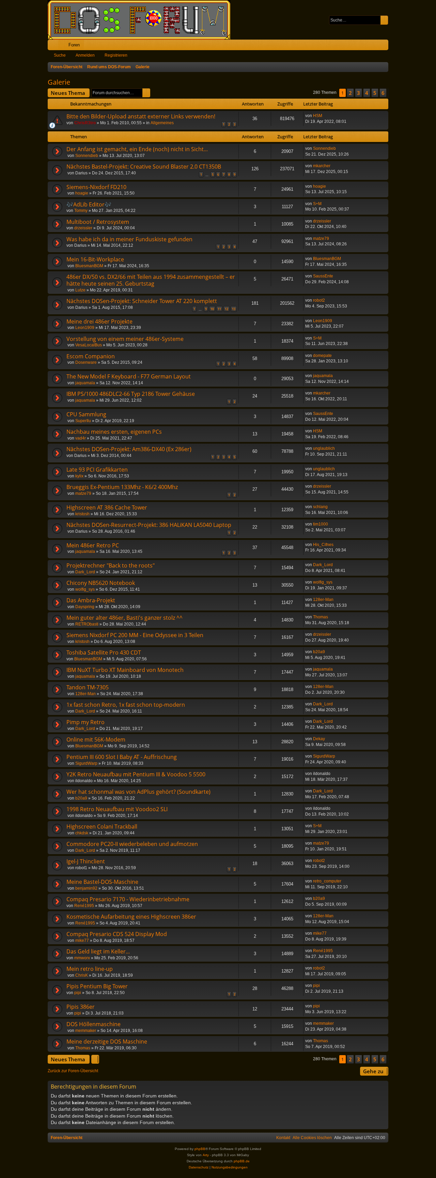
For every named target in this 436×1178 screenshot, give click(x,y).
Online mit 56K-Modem (95, 739)
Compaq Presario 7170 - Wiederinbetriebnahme (127, 899)
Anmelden (85, 55)
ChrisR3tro (85, 122)
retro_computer (327, 881)
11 (219, 309)
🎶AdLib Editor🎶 (88, 204)
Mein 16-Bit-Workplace (95, 259)
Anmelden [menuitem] (374, 46)
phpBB (199, 1149)
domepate (322, 355)
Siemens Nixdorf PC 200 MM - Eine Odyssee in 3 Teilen (134, 635)
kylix (79, 476)
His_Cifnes (323, 544)
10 (212, 309)
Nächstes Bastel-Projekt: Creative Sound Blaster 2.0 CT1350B (143, 166)
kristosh (82, 514)
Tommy (81, 210)
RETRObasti (86, 624)
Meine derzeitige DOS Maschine (106, 1041)
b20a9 (319, 651)
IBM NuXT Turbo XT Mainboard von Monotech (125, 670)
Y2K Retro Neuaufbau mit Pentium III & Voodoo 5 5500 (135, 774)
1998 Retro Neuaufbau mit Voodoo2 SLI (117, 809)
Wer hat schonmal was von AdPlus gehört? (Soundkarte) (138, 791)
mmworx (82, 958)
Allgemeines (162, 122)
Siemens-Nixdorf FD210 (96, 187)
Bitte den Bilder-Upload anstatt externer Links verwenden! (140, 116)
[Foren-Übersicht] (142, 20)
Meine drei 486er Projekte (99, 321)
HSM (317, 115)
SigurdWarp (86, 763)
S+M (317, 203)
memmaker (85, 1030)
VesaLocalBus (88, 345)
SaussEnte (323, 276)
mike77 (82, 940)
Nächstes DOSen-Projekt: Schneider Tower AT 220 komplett (141, 301)
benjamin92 (86, 888)
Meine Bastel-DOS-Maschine (102, 882)
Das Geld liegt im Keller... (98, 951)
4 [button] (366, 92)
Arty (206, 1155)
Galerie (59, 82)
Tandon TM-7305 (87, 687)
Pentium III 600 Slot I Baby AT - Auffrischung (121, 757)
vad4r (80, 438)
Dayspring (84, 606)
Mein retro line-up (89, 969)
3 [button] (358, 92)
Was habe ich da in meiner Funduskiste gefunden (129, 239)
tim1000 (320, 524)
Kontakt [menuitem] (283, 1137)
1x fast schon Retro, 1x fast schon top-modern (125, 704)
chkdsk (81, 833)
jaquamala (85, 382)
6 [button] (383, 92)
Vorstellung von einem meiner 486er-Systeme (125, 339)
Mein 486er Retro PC (92, 545)
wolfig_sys (85, 589)
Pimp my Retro (85, 722)
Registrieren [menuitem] (384, 46)
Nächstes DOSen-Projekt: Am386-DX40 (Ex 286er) (128, 449)
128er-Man (323, 599)
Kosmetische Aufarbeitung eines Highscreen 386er (131, 916)
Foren (74, 44)
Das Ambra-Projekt (90, 600)
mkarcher (321, 165)
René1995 (84, 905)
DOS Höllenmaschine (93, 1024)
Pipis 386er (80, 1006)
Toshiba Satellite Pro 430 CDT (103, 652)
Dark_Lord (85, 572)
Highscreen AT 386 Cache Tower (106, 507)
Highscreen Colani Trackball (101, 826)
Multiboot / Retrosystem (97, 222)
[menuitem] (362, 45)
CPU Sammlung (86, 414)
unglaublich (324, 448)
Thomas (320, 617)
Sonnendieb (86, 155)
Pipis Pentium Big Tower (97, 986)
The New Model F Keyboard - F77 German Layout (128, 376)
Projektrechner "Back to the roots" (110, 565)
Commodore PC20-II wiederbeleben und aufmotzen (132, 844)
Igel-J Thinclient (85, 861)
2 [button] (350, 92)
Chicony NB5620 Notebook (100, 583)
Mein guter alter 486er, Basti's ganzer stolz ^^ (124, 617)
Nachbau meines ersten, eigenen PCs (114, 431)
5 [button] (374, 92)
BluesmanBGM (89, 265)
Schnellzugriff (54, 46)
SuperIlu (83, 420)
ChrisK (81, 975)
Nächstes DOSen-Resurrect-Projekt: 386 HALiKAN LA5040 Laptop (148, 525)
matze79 (321, 238)
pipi (77, 992)
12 (226, 309)
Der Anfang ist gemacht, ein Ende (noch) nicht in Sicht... (137, 149)
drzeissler (83, 228)
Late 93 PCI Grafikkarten (97, 469)
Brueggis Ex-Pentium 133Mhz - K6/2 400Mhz (122, 487)
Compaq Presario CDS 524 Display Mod (116, 934)
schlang (320, 506)
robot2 (319, 300)
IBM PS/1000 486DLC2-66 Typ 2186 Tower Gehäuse (130, 394)
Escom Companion (90, 356)
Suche (60, 55)
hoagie (81, 193)
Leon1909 (84, 327)
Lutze (80, 290)
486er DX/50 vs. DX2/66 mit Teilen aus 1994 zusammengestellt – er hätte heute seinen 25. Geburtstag (150, 280)
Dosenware (86, 362)
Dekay (319, 738)
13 (233, 309)
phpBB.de (242, 1161)
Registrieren (116, 55)
